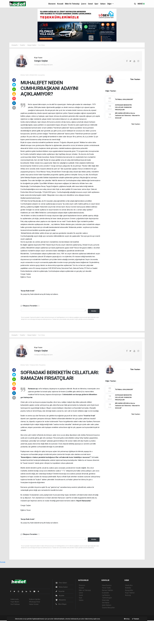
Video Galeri (63, 587)
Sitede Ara (128, 585)
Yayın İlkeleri (14, 602)
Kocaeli (60, 4)
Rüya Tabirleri (129, 593)
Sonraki (2, 562)
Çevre (83, 4)
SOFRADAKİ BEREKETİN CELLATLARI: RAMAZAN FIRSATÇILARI (123, 107)
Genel (90, 4)
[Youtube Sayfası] (23, 591)
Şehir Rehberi (106, 605)
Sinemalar (105, 600)
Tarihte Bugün (107, 598)
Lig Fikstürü (106, 595)
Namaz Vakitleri (107, 590)
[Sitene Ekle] (39, 591)
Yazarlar (22, 45)
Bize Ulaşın (62, 604)
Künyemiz (62, 600)
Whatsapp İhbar (34, 602)
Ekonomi (51, 4)
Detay (127, 619)
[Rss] (31, 591)
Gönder (93, 311)
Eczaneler (105, 593)
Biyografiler (129, 590)
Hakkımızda (14, 599)
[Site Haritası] (35, 591)
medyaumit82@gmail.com (43, 65)
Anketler (128, 588)
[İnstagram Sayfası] (19, 591)
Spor (96, 4)
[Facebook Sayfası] (11, 591)
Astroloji (128, 595)
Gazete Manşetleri (108, 608)
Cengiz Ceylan (31, 45)
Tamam (136, 619)
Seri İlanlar (105, 603)
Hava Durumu (106, 585)
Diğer (109, 4)
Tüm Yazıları (135, 79)
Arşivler (61, 595)
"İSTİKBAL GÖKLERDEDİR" (124, 99)
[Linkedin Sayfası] (27, 591)
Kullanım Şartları (34, 599)
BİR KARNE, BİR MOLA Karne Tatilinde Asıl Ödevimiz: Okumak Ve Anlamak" (127, 115)
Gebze (103, 4)
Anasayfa (14, 45)
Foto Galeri (63, 583)
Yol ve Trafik (106, 588)
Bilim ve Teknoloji (72, 4)
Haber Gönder (34, 604)
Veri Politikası (15, 604)
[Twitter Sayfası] (15, 591)
